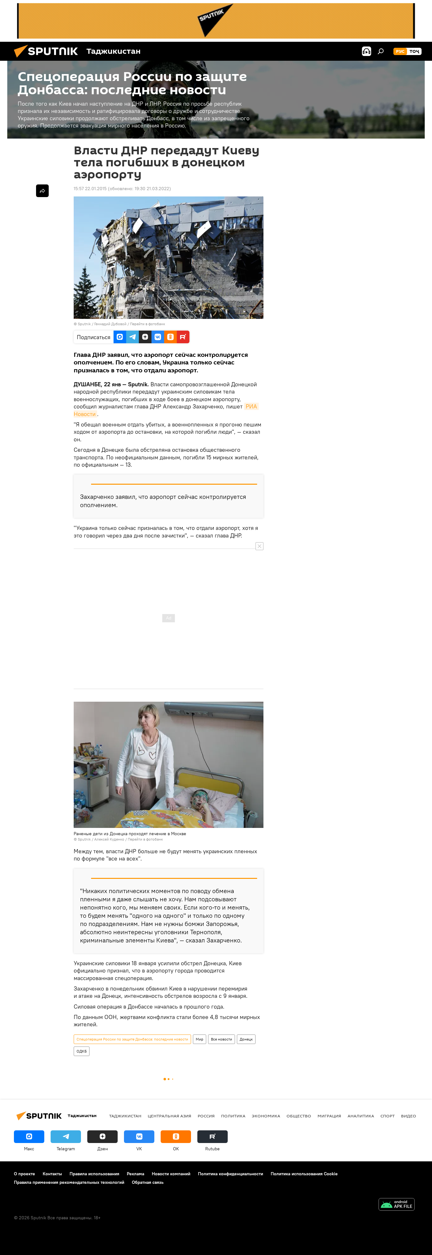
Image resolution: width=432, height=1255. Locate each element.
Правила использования (94, 1174)
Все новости (221, 1039)
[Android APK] (396, 1205)
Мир (199, 1039)
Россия (206, 1116)
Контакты (52, 1174)
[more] (42, 190)
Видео (408, 1116)
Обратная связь (148, 1182)
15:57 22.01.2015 (90, 188)
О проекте (24, 1174)
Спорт (387, 1116)
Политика (233, 1116)
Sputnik (85, 323)
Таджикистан (125, 1116)
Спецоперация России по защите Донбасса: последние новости (132, 1039)
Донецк (246, 1039)
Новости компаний (171, 1174)
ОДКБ (82, 1051)
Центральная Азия (169, 1116)
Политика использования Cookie (304, 1174)
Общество (299, 1116)
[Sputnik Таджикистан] (48, 59)
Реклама (135, 1174)
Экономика (266, 1116)
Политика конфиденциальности (230, 1174)
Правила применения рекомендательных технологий (69, 1182)
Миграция (329, 1116)
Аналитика (361, 1116)
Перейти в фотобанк (147, 323)
